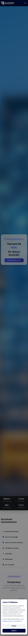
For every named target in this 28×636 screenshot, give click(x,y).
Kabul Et (14, 630)
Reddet (14, 626)
